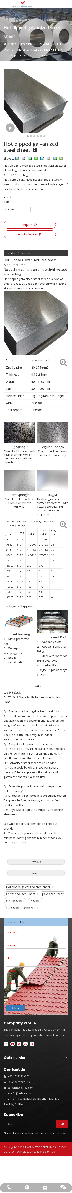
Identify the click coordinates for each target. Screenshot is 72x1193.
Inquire (27, 225)
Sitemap (50, 1151)
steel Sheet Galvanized (20, 907)
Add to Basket (27, 234)
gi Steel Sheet (15, 900)
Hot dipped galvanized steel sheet (28, 887)
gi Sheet (35, 900)
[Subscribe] (62, 1124)
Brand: (7, 197)
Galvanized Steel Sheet (20, 894)
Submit (15, 1008)
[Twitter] (19, 1043)
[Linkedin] (12, 1043)
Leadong (38, 1151)
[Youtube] (25, 1043)
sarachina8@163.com (20, 1087)
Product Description (19, 253)
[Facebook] (6, 1043)
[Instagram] (32, 1043)
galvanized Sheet (53, 894)
